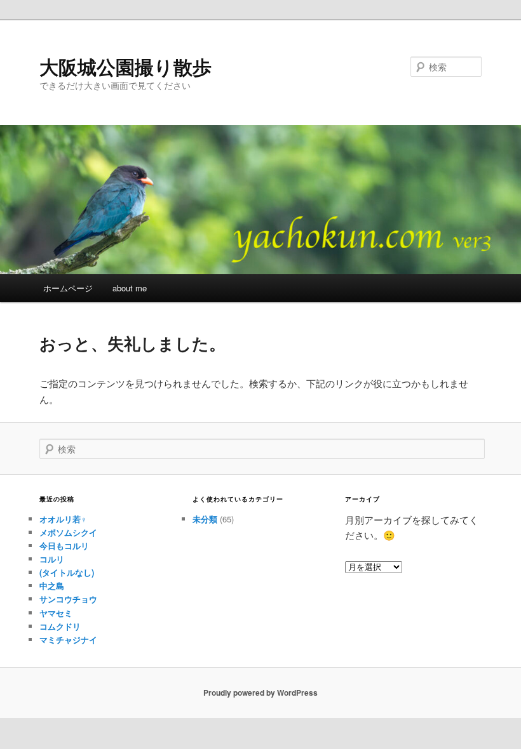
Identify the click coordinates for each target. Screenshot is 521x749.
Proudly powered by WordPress (260, 692)
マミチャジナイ (68, 639)
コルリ (51, 559)
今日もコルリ (64, 546)
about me (129, 288)
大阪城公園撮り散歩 (125, 66)
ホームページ (68, 288)
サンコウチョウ (68, 599)
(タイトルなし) (66, 572)
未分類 (205, 519)
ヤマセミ (55, 613)
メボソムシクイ (68, 532)
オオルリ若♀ (63, 519)
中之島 (51, 586)
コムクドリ (60, 626)
